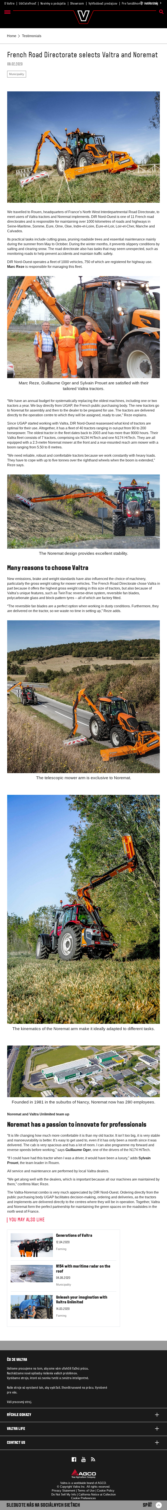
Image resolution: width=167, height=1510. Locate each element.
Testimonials (31, 36)
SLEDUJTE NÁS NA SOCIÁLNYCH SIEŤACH (43, 1505)
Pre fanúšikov (131, 3)
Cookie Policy (105, 1490)
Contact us (16, 1443)
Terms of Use (86, 1490)
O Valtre (9, 3)
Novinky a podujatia (53, 3)
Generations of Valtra (74, 1236)
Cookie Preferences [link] (83, 1498)
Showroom (77, 3)
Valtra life (16, 1429)
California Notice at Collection (97, 1494)
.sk (151, 3)
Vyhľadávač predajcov (103, 3)
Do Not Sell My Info (63, 1494)
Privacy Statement (63, 1490)
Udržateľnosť (27, 3)
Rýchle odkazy (19, 1415)
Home (11, 36)
